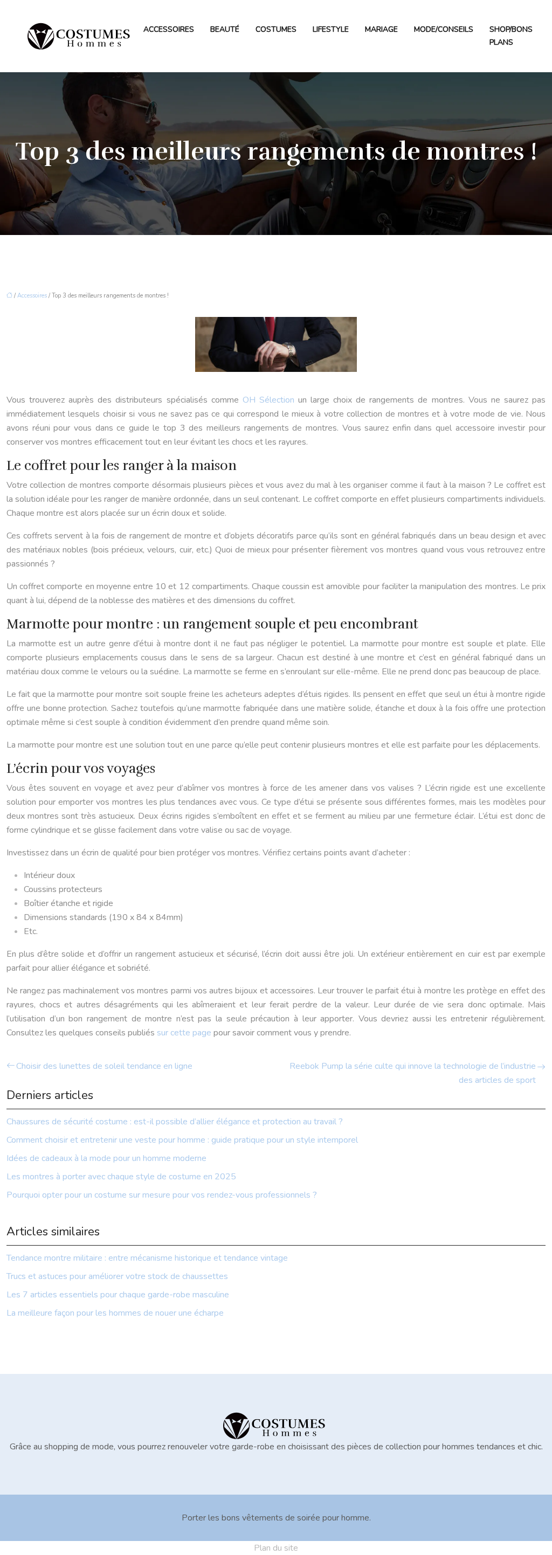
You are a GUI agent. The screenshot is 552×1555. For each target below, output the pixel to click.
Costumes (276, 29)
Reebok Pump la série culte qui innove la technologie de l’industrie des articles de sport (412, 1073)
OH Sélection (268, 400)
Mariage (381, 29)
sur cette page (184, 1033)
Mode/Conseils (443, 29)
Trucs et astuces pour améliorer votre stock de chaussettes (117, 1276)
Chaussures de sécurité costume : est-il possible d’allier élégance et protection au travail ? (174, 1122)
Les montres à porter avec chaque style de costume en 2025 (121, 1177)
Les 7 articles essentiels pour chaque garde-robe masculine (117, 1295)
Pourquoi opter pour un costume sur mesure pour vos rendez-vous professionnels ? (161, 1195)
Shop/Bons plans (511, 35)
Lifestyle (331, 29)
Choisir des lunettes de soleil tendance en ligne (104, 1066)
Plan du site (276, 1548)
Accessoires (168, 29)
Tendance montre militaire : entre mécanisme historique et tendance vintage (147, 1258)
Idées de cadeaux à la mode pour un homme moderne (106, 1158)
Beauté (224, 29)
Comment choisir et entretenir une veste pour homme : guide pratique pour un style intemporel (182, 1140)
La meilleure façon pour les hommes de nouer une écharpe (115, 1313)
